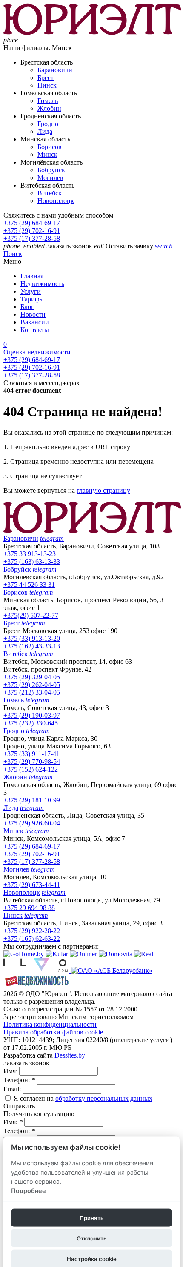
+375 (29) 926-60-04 (31, 823)
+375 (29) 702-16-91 (31, 230)
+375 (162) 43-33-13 (31, 646)
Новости (33, 314)
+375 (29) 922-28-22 (31, 930)
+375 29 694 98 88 (29, 907)
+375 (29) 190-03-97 (31, 715)
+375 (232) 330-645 (30, 723)
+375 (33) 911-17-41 (31, 753)
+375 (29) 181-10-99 (31, 800)
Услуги (30, 291)
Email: (13, 1089)
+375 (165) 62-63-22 (31, 938)
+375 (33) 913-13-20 (31, 638)
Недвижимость (42, 283)
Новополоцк (55, 200)
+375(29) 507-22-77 (30, 615)
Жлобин (49, 108)
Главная (31, 276)
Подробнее (28, 1190)
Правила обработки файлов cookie (53, 1032)
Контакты (34, 329)
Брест (45, 77)
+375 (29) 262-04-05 (31, 684)
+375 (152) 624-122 (30, 769)
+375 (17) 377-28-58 (31, 238)
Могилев (50, 177)
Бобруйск (51, 170)
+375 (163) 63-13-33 (31, 561)
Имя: (11, 1071)
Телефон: (19, 1080)
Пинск (47, 85)
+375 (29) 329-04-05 (31, 677)
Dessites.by (69, 1055)
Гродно (47, 123)
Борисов (49, 146)
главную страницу (103, 490)
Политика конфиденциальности (50, 1024)
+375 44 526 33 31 (29, 584)
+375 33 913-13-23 (29, 553)
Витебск (49, 193)
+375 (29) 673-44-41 (31, 884)
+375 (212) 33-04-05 (31, 692)
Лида (44, 131)
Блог (27, 306)
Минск (47, 154)
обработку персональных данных (103, 1098)
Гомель (47, 100)
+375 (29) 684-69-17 (31, 223)
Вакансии (34, 322)
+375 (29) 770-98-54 (31, 761)
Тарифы (32, 299)
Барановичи (54, 70)
